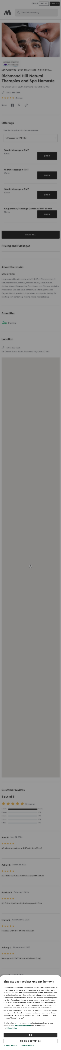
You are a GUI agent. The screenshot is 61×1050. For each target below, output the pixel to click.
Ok (30, 1035)
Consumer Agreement (22, 1026)
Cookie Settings (30, 1041)
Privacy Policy (12, 1028)
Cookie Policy (27, 1045)
